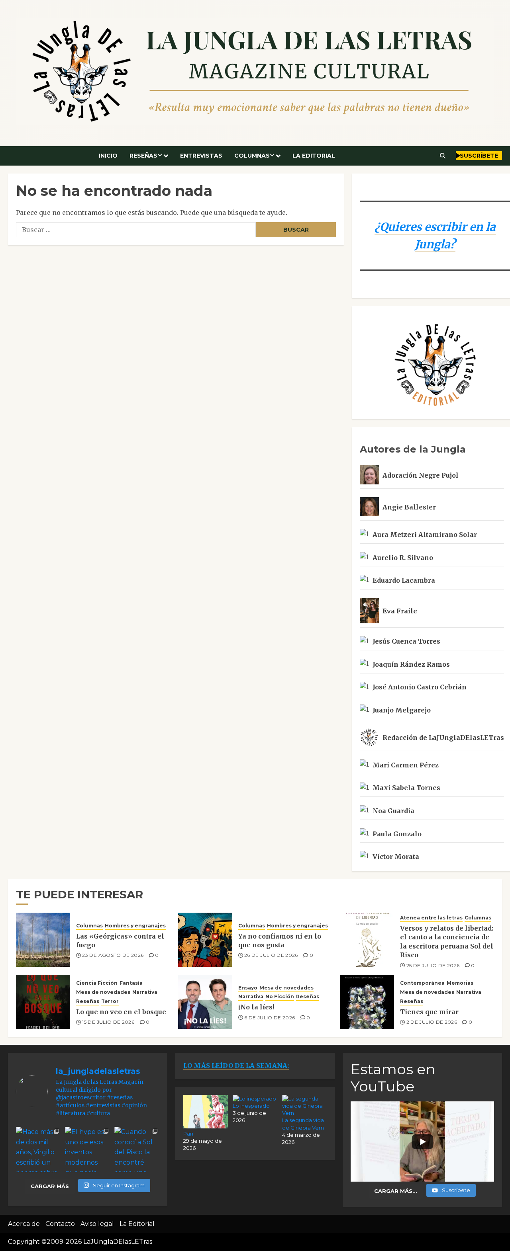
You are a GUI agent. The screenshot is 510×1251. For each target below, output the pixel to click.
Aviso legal (97, 1224)
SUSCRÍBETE (479, 155)
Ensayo (247, 988)
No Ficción (279, 996)
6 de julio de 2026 (269, 1018)
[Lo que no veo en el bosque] (43, 1002)
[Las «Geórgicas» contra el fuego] (43, 940)
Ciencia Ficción (97, 983)
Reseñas (143, 155)
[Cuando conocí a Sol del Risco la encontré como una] (136, 1149)
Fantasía (131, 983)
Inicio (108, 155)
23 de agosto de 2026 (112, 955)
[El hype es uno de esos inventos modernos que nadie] (87, 1149)
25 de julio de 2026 (433, 965)
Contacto (60, 1224)
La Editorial (313, 155)
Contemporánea (422, 983)
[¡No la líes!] (205, 1002)
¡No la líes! (256, 1007)
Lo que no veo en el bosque (121, 1012)
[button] (443, 155)
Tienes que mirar (429, 1012)
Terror (110, 1001)
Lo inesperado (251, 1106)
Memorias (460, 983)
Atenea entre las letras (431, 918)
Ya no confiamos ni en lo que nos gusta (279, 940)
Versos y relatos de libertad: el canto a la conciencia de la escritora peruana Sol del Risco (446, 941)
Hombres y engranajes (135, 926)
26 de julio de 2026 (271, 955)
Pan (188, 1133)
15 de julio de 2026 (108, 1022)
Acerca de (24, 1224)
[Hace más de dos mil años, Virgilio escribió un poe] (38, 1149)
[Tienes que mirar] (367, 1002)
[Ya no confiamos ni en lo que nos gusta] (205, 940)
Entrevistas (201, 155)
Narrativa (144, 992)
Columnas (252, 155)
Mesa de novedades (103, 992)
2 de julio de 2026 (431, 1022)
